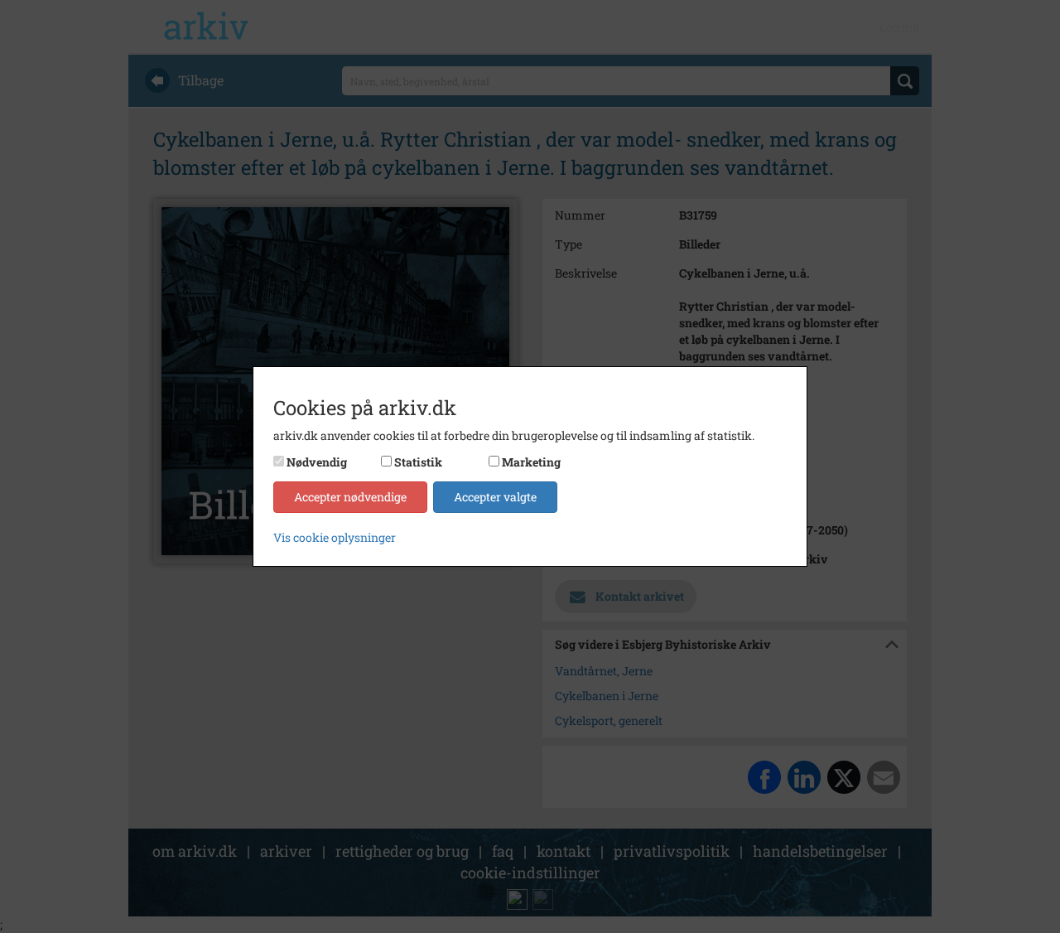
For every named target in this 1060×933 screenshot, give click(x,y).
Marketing (531, 462)
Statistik (418, 462)
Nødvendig (317, 462)
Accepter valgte (495, 497)
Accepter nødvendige (350, 497)
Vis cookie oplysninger (334, 537)
